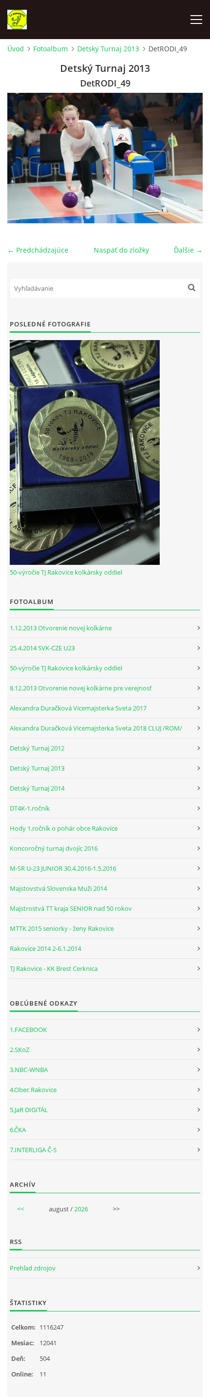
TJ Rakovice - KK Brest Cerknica (54, 968)
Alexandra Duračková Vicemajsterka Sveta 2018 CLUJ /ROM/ (96, 728)
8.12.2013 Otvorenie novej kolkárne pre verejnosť (81, 688)
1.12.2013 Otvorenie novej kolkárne (61, 627)
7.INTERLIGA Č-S (33, 1149)
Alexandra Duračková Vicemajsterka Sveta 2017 (78, 708)
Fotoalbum (50, 48)
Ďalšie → (188, 250)
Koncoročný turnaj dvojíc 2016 (54, 848)
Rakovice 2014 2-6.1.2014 (45, 948)
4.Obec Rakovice (33, 1089)
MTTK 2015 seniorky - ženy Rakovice (62, 928)
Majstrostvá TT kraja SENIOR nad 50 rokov (71, 908)
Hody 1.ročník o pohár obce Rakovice (64, 828)
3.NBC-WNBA (29, 1069)
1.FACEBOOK (28, 1029)
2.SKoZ (19, 1049)
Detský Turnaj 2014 (37, 788)
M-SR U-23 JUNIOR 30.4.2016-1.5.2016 (63, 868)
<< (20, 1208)
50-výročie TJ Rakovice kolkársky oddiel (66, 572)
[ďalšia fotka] (187, 158)
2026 (81, 1208)
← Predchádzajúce (37, 250)
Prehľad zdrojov (33, 1268)
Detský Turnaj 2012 (37, 748)
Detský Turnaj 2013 (108, 48)
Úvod (15, 48)
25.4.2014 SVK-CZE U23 (42, 648)
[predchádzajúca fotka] (23, 158)
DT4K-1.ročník (30, 808)
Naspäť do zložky (121, 250)
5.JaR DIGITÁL (29, 1109)
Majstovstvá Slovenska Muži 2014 (58, 888)
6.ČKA (18, 1129)
